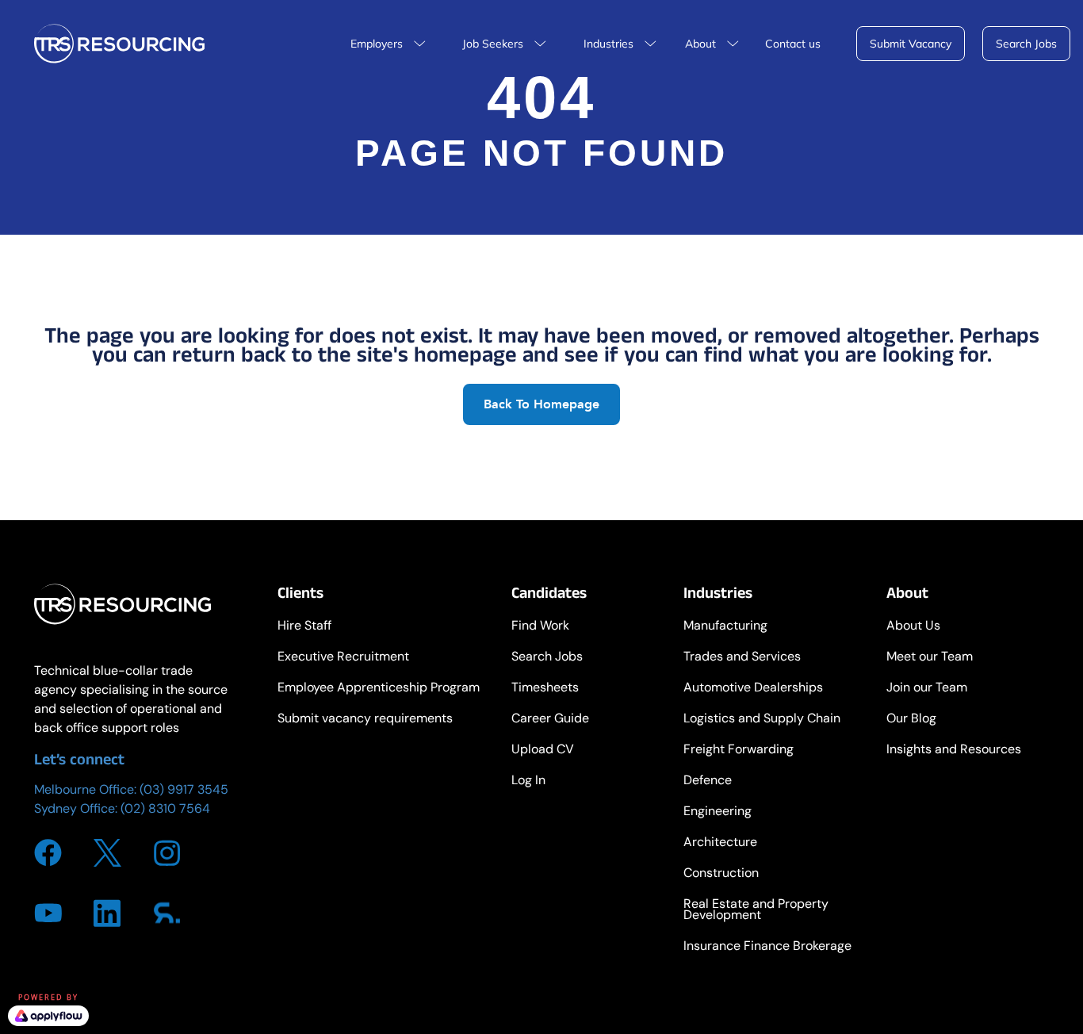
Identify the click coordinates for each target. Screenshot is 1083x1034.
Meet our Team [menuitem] (929, 657)
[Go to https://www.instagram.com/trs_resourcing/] (167, 853)
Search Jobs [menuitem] (547, 657)
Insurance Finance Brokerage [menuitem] (767, 947)
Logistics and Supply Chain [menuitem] (761, 719)
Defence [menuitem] (707, 781)
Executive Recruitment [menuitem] (343, 657)
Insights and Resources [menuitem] (953, 750)
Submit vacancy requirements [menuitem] (365, 719)
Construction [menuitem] (721, 874)
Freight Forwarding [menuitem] (738, 750)
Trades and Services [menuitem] (742, 657)
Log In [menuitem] (528, 781)
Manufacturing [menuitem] (725, 627)
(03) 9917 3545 (184, 789)
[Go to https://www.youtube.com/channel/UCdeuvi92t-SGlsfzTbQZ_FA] (48, 912)
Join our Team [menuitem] (926, 688)
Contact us (793, 43)
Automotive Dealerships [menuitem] (753, 688)
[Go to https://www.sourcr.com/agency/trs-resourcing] (167, 912)
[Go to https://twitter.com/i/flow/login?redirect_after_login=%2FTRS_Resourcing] (107, 853)
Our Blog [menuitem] (911, 719)
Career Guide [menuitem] (550, 719)
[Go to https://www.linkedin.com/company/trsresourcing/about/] (107, 913)
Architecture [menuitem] (720, 843)
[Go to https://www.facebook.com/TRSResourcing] (48, 853)
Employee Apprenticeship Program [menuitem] (378, 688)
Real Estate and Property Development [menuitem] (756, 910)
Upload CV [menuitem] (542, 750)
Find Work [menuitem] (540, 627)
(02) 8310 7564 (165, 808)
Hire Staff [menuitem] (304, 627)
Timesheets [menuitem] (545, 688)
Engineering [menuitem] (717, 812)
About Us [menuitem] (913, 627)
